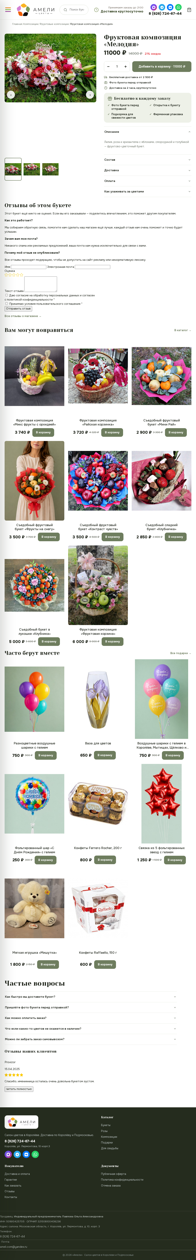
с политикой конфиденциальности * (30, 300)
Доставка (111, 170)
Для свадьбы (109, 1148)
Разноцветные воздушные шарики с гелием (34, 745)
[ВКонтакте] (170, 7)
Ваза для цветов (98, 743)
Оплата (109, 181)
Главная (17, 24)
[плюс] (125, 66)
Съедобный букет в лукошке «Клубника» (35, 632)
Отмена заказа (111, 1185)
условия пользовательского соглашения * (53, 304)
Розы (104, 1131)
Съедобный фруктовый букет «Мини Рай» (161, 422)
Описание (111, 132)
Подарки (107, 1142)
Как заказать (13, 1185)
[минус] (108, 66)
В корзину (43, 432)
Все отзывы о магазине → (23, 316)
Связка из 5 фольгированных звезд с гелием (162, 850)
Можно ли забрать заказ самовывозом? (35, 1039)
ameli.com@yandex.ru (13, 1247)
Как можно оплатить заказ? (26, 1018)
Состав (109, 160)
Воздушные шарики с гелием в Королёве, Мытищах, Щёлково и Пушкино (161, 745)
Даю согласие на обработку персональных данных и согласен (50, 297)
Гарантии (11, 1179)
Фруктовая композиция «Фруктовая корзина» (98, 632)
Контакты (11, 1197)
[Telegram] (162, 7)
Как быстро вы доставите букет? (30, 997)
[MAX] (153, 7)
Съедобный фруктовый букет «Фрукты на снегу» (34, 527)
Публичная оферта (113, 1174)
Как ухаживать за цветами (124, 191)
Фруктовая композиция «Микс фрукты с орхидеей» (34, 422)
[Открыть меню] (8, 9)
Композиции (30, 24)
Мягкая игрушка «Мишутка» (34, 953)
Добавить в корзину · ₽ (162, 66)
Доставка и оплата (17, 1174)
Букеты (105, 1125)
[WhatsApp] (178, 7)
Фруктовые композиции (54, 24)
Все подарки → (180, 653)
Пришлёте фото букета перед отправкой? (37, 1007)
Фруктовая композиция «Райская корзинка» (98, 422)
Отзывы (10, 1191)
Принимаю (45, 304)
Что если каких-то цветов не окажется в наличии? (43, 1029)
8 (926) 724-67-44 (165, 13)
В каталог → (182, 330)
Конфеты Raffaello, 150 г (98, 953)
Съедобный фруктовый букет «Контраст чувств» (98, 527)
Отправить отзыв (18, 309)
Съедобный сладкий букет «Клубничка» (161, 527)
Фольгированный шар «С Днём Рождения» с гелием (34, 850)
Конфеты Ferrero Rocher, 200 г (98, 848)
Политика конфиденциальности (122, 1179)
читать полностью (19, 1089)
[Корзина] (189, 10)
